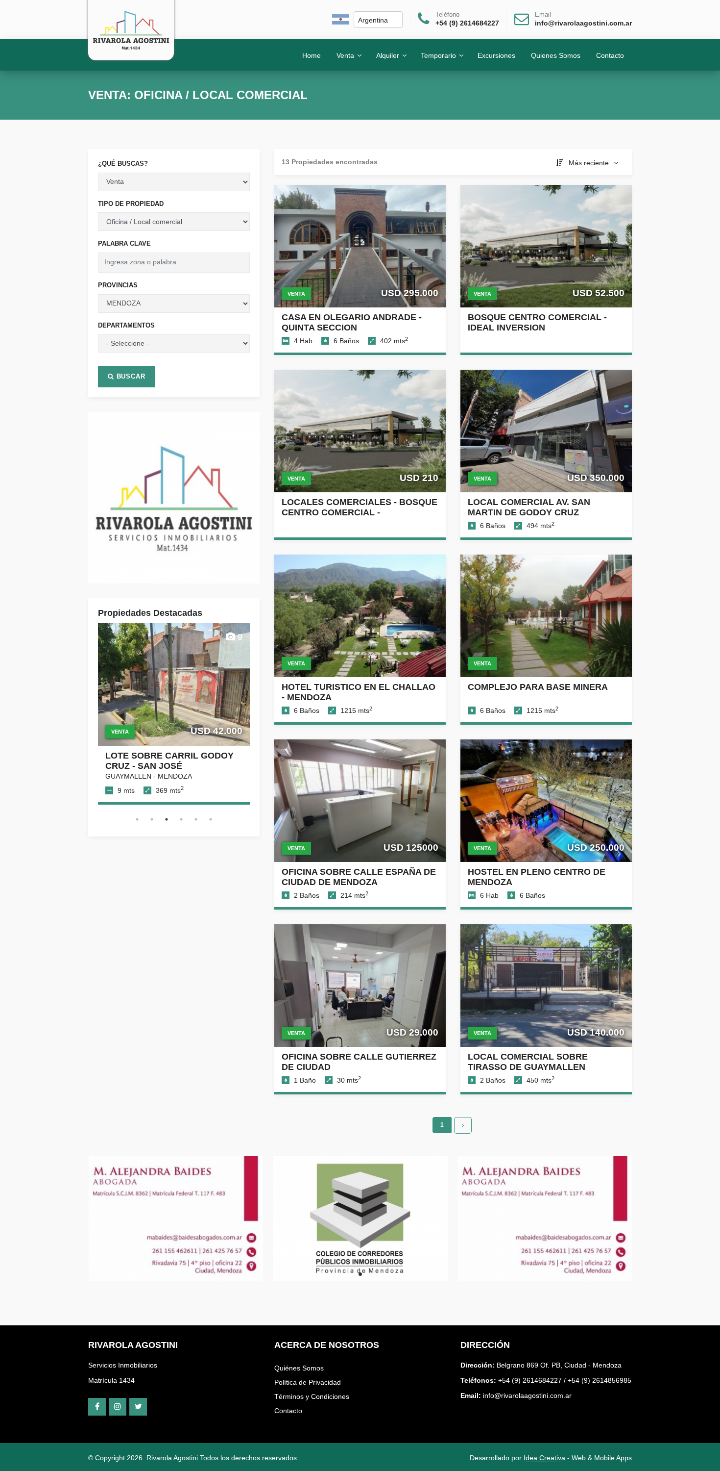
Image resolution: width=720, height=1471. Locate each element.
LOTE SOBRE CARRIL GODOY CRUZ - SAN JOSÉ (169, 761)
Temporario (438, 55)
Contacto (288, 1411)
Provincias (118, 285)
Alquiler (387, 55)
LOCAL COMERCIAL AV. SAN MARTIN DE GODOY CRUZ (529, 507)
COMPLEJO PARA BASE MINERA (538, 687)
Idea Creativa (544, 1458)
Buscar (129, 376)
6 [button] (211, 819)
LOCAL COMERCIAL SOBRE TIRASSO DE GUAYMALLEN (528, 1062)
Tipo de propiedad (131, 203)
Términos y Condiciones (311, 1396)
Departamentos (126, 325)
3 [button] (166, 819)
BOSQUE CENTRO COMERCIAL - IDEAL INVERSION (537, 322)
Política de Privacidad (307, 1382)
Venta (345, 55)
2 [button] (152, 819)
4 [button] (181, 819)
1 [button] (137, 819)
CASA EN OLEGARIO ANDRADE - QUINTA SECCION (352, 322)
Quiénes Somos (299, 1368)
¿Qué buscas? (123, 163)
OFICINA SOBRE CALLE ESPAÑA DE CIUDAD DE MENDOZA (359, 877)
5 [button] (196, 819)
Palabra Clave (124, 243)
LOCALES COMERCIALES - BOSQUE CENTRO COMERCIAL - (359, 507)
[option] (174, 497)
